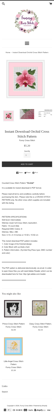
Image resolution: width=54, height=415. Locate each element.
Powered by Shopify (40, 405)
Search (5, 391)
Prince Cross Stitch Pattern (13, 323)
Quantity (27, 151)
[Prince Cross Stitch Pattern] (13, 309)
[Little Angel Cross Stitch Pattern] (13, 346)
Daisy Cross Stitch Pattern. (40, 323)
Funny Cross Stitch (26, 405)
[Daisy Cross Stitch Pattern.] (40, 309)
